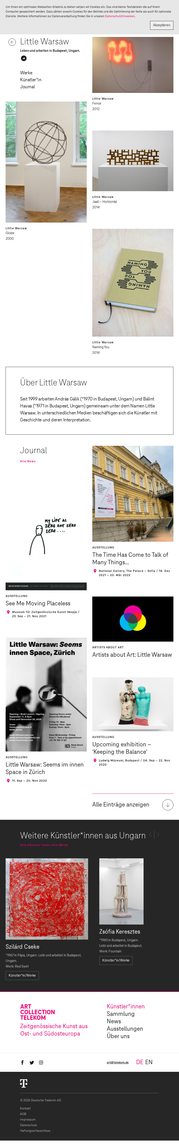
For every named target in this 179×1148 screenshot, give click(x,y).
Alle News (28, 461)
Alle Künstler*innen (35, 845)
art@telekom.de (118, 1062)
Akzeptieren (161, 25)
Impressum (28, 1120)
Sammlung (121, 1014)
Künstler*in (30, 79)
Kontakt (25, 1108)
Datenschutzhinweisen (120, 16)
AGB (23, 1114)
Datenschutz (28, 1125)
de (139, 1062)
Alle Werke (59, 845)
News (114, 1021)
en (149, 1062)
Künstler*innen (126, 1007)
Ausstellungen (125, 1029)
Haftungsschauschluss (35, 1131)
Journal (27, 86)
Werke (26, 72)
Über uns (118, 1036)
